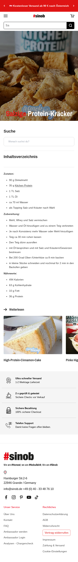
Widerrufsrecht (51, 525)
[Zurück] (4, 6)
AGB (45, 519)
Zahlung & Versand (54, 545)
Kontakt (8, 519)
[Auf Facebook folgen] (6, 497)
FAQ (6, 525)
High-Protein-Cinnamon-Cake (22, 360)
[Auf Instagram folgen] (13, 497)
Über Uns (9, 514)
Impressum (49, 539)
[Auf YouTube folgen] (28, 497)
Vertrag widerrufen (56, 532)
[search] (70, 25)
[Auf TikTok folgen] (36, 497)
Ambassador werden (15, 531)
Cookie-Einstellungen (55, 551)
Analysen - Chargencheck (18, 543)
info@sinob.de (13, 488)
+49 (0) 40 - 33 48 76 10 (38, 488)
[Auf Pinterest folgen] (21, 497)
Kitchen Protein (23, 185)
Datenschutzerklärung (55, 514)
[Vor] (73, 6)
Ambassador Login (14, 537)
